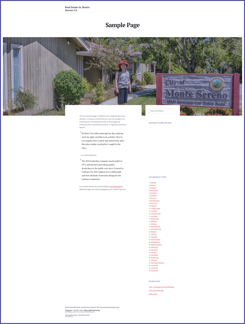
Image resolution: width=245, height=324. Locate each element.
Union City (154, 268)
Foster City (153, 203)
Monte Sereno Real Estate (72, 307)
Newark (153, 232)
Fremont (154, 206)
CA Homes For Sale (83, 315)
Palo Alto (154, 237)
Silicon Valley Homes (71, 315)
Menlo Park (155, 219)
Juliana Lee (68, 310)
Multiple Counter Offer (156, 290)
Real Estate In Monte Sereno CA (77, 9)
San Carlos (154, 250)
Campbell (153, 193)
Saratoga (154, 260)
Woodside (154, 270)
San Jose (153, 252)
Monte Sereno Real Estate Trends (109, 307)
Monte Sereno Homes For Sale (90, 307)
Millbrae (154, 221)
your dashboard (115, 186)
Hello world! (153, 294)
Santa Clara (155, 258)
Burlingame (154, 190)
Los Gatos (154, 216)
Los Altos (154, 211)
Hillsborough (155, 208)
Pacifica (153, 234)
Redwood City (155, 242)
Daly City (153, 198)
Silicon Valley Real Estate (92, 310)
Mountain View (156, 229)
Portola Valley (155, 239)
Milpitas (154, 224)
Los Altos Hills (155, 214)
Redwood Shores (156, 245)
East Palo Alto (154, 201)
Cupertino (153, 195)
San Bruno (154, 247)
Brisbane (153, 188)
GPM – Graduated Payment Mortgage (161, 287)
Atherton (153, 183)
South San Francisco (157, 263)
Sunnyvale (154, 265)
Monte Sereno (155, 226)
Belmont (153, 185)
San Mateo (154, 255)
